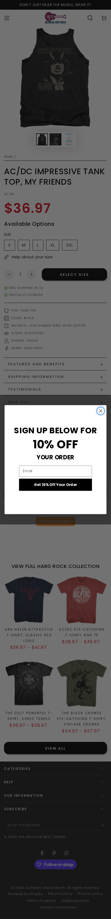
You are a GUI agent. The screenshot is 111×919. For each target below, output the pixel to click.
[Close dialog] (101, 411)
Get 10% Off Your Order (55, 484)
